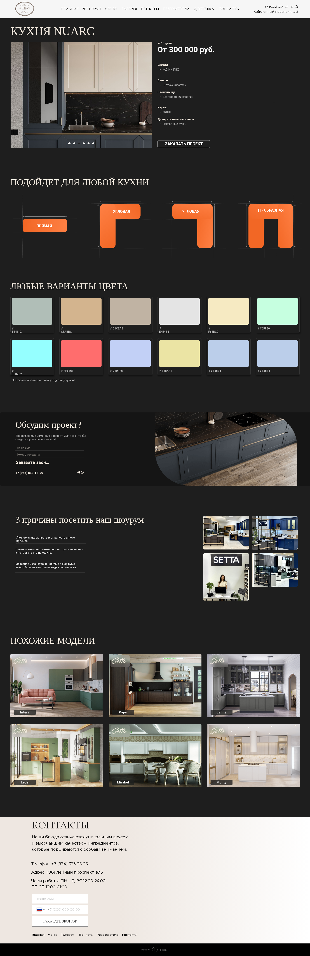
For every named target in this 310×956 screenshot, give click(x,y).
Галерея (67, 934)
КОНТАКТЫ (229, 9)
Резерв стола (108, 934)
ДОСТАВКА (204, 9)
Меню (52, 934)
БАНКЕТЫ (150, 9)
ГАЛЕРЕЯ (129, 9)
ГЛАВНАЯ (70, 9)
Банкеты (86, 934)
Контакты (129, 934)
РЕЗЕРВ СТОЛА (176, 9)
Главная (38, 934)
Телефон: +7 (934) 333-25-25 (59, 863)
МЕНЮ (110, 9)
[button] (184, 144)
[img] (56, 686)
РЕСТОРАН (91, 9)
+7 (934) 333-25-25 (278, 7)
